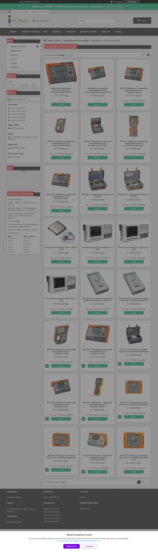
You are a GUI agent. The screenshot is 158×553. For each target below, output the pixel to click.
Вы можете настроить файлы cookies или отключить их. (78, 541)
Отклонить (89, 546)
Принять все (72, 546)
